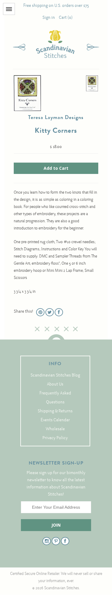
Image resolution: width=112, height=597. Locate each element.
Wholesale (55, 429)
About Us (55, 384)
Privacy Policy (55, 438)
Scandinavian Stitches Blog (55, 375)
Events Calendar (55, 420)
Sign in (48, 18)
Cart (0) (66, 18)
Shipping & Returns (55, 411)
